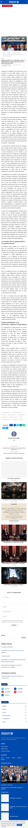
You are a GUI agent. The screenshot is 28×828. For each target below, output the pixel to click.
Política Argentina (6, 419)
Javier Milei (4, 417)
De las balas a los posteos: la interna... (14, 584)
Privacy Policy (4, 746)
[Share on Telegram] (3, 428)
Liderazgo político (13, 417)
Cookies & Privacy (5, 751)
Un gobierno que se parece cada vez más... (14, 499)
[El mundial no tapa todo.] (14, 469)
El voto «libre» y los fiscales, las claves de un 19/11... (13, 18)
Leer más (4, 826)
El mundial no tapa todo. (14, 478)
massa (21, 417)
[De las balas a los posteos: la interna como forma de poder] (14, 575)
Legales (3, 743)
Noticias (9, 52)
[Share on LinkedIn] (21, 425)
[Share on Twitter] (17, 425)
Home (2, 757)
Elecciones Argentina (16, 412)
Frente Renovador (12, 414)
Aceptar (19, 824)
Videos (14, 721)
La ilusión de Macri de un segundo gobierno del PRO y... (14, 10)
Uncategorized (14, 718)
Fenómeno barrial (14, 521)
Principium (4, 676)
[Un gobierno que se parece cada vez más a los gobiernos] (14, 490)
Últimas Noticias (14, 715)
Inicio (4, 52)
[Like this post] (11, 425)
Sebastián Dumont (7, 64)
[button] (13, 6)
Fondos (4, 414)
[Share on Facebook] (15, 425)
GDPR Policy (4, 748)
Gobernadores (21, 414)
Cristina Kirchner (6, 412)
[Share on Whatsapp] (23, 425)
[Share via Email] (7, 428)
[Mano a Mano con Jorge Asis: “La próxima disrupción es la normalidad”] (14, 554)
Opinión (14, 712)
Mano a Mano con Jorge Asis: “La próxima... (14, 563)
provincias (14, 419)
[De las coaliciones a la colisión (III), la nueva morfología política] (14, 774)
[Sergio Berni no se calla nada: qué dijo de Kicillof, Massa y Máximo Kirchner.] (14, 533)
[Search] (26, 2)
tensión (21, 419)
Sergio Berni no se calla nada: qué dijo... (14, 542)
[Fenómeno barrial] (14, 511)
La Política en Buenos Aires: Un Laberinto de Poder (13, 21)
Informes (14, 706)
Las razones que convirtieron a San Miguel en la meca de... (14, 29)
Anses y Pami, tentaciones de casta (9, 23)
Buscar (3, 635)
